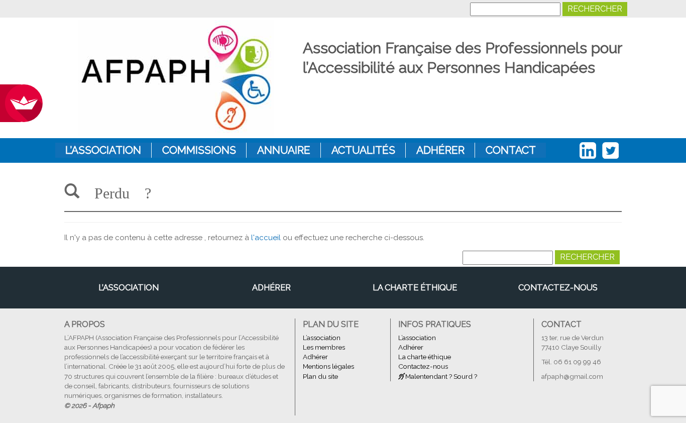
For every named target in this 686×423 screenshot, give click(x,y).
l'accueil (266, 237)
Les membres (324, 347)
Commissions (199, 150)
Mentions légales (328, 366)
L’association (103, 150)
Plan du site (320, 376)
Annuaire (283, 150)
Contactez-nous (558, 287)
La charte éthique (415, 287)
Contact (511, 150)
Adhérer (440, 150)
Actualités (363, 150)
